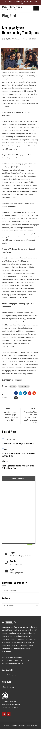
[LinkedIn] (8, 714)
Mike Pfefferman (12, 7)
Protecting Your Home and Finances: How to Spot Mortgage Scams (30, 416)
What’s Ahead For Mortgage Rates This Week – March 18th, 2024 (11, 416)
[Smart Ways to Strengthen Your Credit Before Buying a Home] (5, 449)
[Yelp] (4, 714)
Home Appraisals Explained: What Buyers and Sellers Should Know (18, 467)
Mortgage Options (24, 386)
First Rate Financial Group (10, 10)
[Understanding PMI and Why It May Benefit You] (8, 439)
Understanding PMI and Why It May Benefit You (18, 443)
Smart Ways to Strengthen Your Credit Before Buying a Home (18, 454)
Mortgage (18, 380)
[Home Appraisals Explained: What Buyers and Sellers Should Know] (5, 461)
